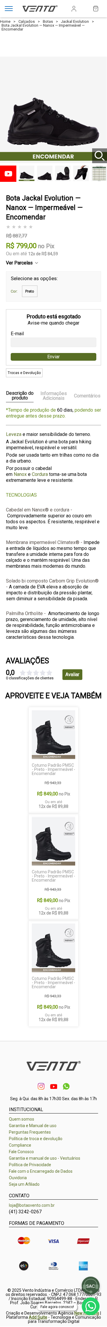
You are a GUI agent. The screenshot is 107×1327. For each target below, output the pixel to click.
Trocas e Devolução (24, 373)
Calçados (26, 21)
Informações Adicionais (53, 396)
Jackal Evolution (75, 21)
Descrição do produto (20, 396)
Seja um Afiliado (24, 1184)
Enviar (53, 357)
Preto (29, 291)
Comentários (87, 396)
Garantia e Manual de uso (32, 1125)
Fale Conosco (21, 1151)
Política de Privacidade (30, 1164)
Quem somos (21, 1119)
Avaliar (72, 674)
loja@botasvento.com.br (32, 1205)
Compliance (20, 1145)
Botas (48, 21)
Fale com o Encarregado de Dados (41, 1171)
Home (5, 21)
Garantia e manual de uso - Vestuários (44, 1158)
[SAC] (91, 1285)
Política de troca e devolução (35, 1138)
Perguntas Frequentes (30, 1132)
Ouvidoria (18, 1177)
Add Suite (38, 1317)
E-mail (17, 333)
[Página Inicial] (40, 12)
